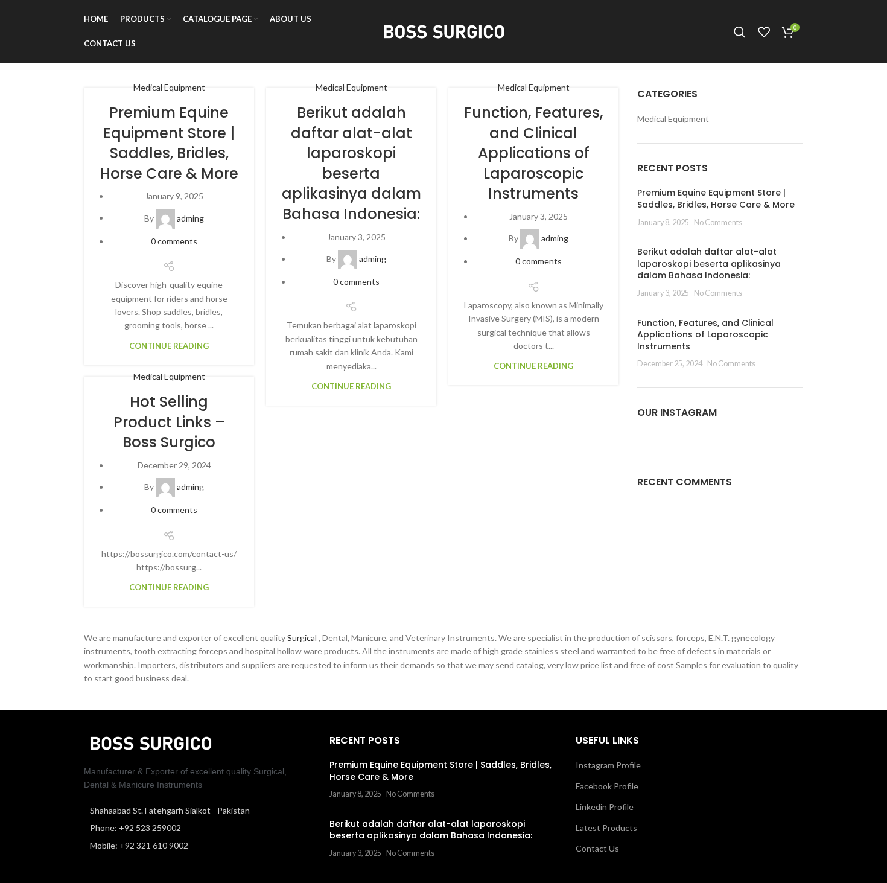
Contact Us (597, 848)
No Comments (718, 222)
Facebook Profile (607, 786)
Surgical (303, 638)
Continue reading (169, 346)
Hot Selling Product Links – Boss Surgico (169, 422)
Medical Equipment (169, 87)
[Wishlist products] (764, 32)
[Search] (740, 32)
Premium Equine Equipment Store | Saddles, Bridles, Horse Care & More (169, 143)
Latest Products (606, 828)
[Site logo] (443, 30)
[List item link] (197, 828)
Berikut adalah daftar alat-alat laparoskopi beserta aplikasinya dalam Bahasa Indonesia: (351, 163)
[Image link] (150, 742)
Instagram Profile (608, 765)
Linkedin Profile (605, 807)
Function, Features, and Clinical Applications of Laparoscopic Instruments (533, 153)
